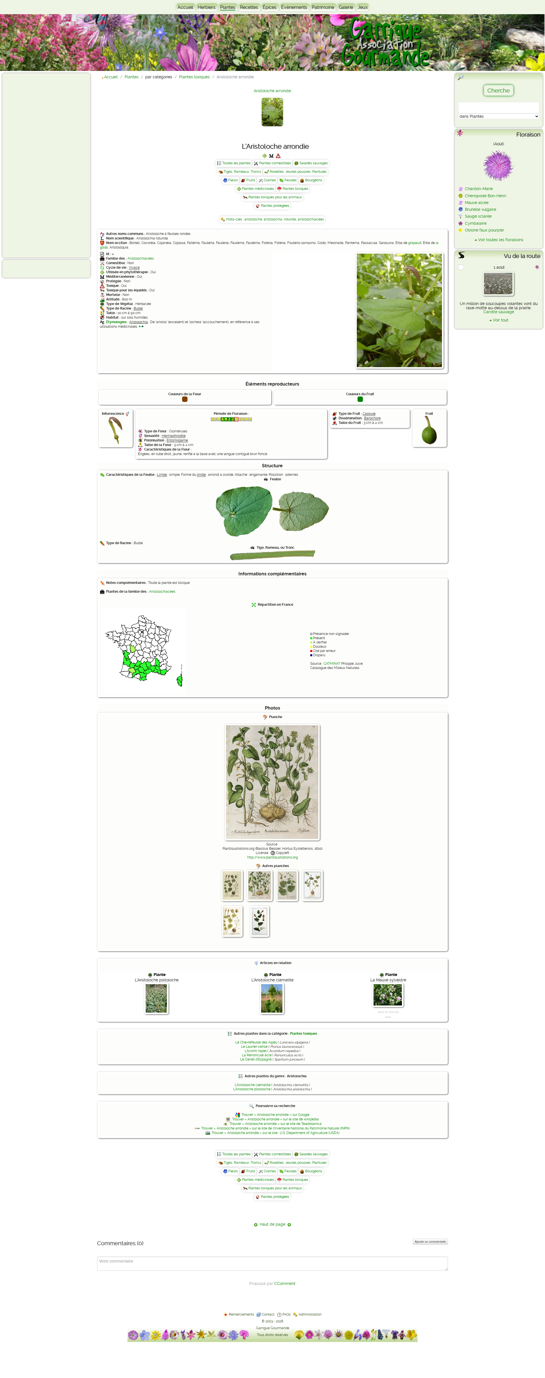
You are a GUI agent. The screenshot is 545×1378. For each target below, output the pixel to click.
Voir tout (500, 320)
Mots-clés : (235, 219)
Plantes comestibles (275, 163)
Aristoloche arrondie (272, 91)
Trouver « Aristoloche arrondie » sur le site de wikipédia (275, 1119)
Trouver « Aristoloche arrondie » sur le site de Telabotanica (276, 1124)
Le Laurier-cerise (254, 1047)
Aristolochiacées (140, 258)
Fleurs (233, 180)
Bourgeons (313, 180)
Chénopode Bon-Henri (485, 195)
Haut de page (272, 1224)
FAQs (286, 1314)
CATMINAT (332, 664)
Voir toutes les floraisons (500, 239)
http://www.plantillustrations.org (272, 857)
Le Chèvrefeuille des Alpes (256, 1042)
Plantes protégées (275, 206)
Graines (270, 180)
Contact (268, 1314)
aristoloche (253, 219)
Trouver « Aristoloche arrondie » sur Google (275, 1115)
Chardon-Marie (479, 188)
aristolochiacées (311, 219)
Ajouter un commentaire (430, 1242)
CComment (284, 1283)
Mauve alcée (477, 202)
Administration (310, 1314)
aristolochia (273, 219)
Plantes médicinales (258, 189)
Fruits (250, 180)
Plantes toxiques (295, 189)
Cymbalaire (476, 223)
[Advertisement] (27, 165)
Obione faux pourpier (484, 230)
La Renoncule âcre (257, 1055)
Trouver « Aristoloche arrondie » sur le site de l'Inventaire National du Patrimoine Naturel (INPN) (275, 1128)
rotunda (290, 219)
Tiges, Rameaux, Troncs (242, 172)
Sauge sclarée (478, 216)
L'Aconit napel (256, 1051)
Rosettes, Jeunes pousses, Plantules (298, 172)
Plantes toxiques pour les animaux (275, 197)
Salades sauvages (313, 163)
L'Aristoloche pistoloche (252, 1089)
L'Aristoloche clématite (253, 1085)
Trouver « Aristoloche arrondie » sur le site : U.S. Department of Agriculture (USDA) (275, 1133)
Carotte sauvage (498, 312)
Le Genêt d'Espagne (256, 1059)
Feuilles (290, 180)
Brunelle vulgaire (480, 209)
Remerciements (241, 1314)
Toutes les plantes (236, 163)
